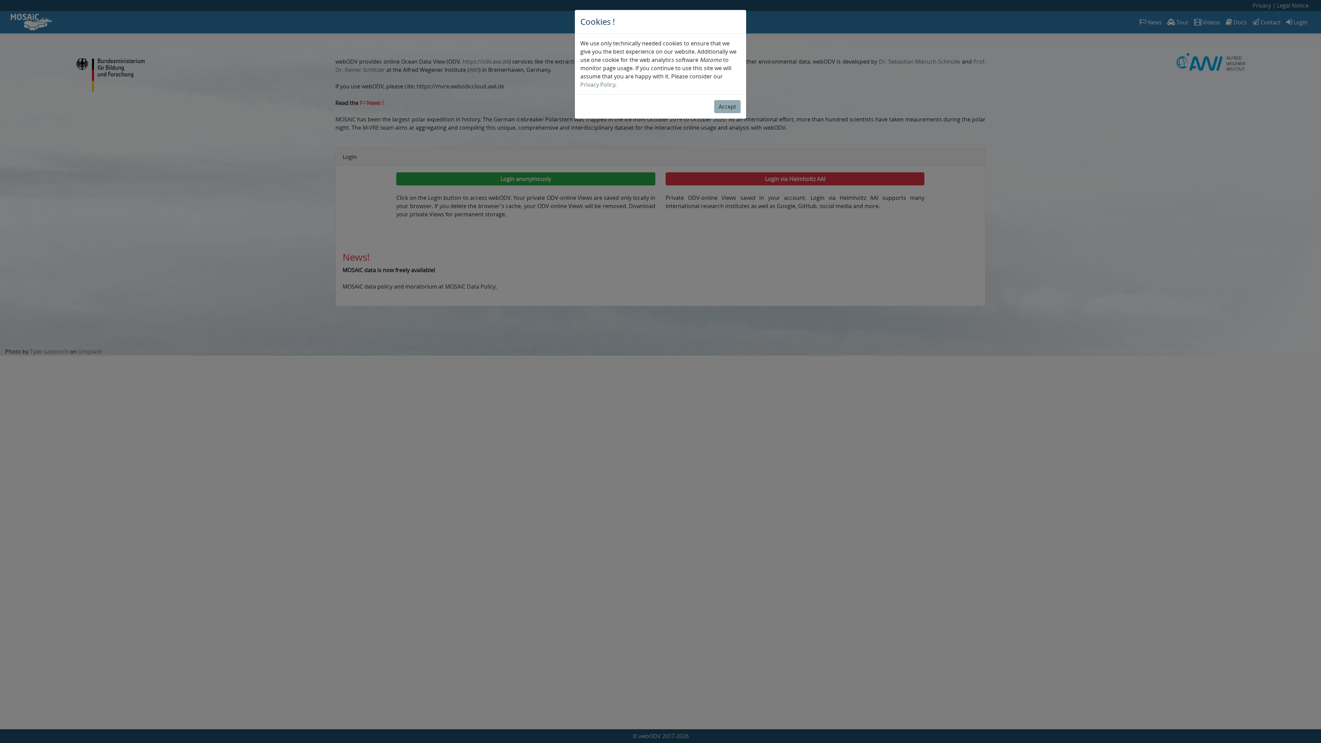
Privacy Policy (597, 84)
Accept (727, 106)
